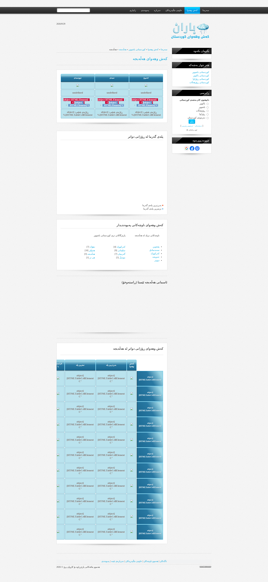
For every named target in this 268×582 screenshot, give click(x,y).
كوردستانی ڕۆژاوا (201, 79)
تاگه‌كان (163, 561)
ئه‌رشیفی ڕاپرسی (187, 126)
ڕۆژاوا (202, 114)
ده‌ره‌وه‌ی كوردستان (196, 118)
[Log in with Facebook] (192, 148)
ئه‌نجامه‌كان (198, 126)
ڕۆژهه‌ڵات (200, 110)
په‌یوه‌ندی (105, 561)
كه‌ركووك (121, 247)
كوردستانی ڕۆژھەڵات (199, 82)
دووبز (156, 260)
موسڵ (122, 257)
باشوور (202, 107)
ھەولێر (92, 250)
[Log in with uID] (197, 148)
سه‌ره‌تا (164, 49)
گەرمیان (121, 254)
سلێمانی (121, 250)
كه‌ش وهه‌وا (153, 49)
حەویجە (155, 257)
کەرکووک (155, 253)
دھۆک (92, 247)
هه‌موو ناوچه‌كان (151, 561)
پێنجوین (156, 247)
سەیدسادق (154, 250)
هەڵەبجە (122, 49)
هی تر (92, 257)
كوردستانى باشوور (137, 49)
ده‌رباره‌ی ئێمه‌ (117, 561)
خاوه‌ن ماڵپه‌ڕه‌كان (133, 561)
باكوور (202, 103)
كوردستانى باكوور (201, 75)
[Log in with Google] (186, 148)
